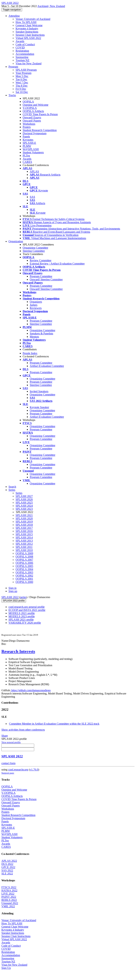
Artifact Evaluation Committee (47, 365)
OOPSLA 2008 (24, 556)
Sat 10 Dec (22, 92)
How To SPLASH (26, 22)
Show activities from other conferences (23, 729)
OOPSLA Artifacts (33, 111)
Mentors (34, 336)
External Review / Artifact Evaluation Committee (57, 263)
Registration (22, 50)
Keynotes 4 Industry (27, 28)
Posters (27, 126)
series (23, 597)
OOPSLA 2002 (24, 575)
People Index (30, 353)
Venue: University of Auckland (33, 18)
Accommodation (25, 53)
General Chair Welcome (29, 25)
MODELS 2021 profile (21, 613)
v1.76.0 (34, 769)
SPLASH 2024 (24, 505)
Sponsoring (22, 57)
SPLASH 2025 (24, 502)
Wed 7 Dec (22, 82)
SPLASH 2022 (10, 597)
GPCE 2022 (8, 867)
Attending (14, 15)
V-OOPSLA (30, 107)
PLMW (27, 146)
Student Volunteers (33, 152)
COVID (20, 47)
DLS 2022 (7, 863)
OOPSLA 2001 (24, 578)
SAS (32, 196)
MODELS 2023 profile (21, 616)
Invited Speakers (39, 391)
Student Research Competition (40, 130)
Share (4, 735)
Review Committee (40, 260)
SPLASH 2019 (24, 521)
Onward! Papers (32, 120)
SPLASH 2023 (24, 508)
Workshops (29, 123)
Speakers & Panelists (41, 333)
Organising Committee (42, 410)
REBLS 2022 (9, 899)
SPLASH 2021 (24, 515)
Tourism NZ (22, 60)
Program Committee (41, 276)
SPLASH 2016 (24, 531)
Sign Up (6, 967)
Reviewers (36, 308)
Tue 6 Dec (21, 79)
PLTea (26, 155)
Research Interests (18, 651)
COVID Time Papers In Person (40, 114)
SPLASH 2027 (24, 496)
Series (19, 493)
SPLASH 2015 (24, 534)
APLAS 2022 (9, 860)
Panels (26, 136)
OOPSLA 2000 (24, 581)
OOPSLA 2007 (24, 559)
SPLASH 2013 (24, 540)
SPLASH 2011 (24, 547)
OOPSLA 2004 (24, 569)
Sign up (12, 591)
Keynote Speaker (39, 407)
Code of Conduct (25, 44)
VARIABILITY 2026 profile (24, 622)
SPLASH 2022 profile (14, 600)
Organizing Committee (35, 247)
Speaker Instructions (27, 31)
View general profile (11, 742)
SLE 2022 (7, 873)
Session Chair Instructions (30, 34)
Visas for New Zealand (28, 63)
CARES (27, 161)
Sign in (12, 587)
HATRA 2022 (9, 890)
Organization (15, 241)
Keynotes (28, 139)
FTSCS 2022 (8, 887)
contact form (8, 763)
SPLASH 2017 (24, 527)
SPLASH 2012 (24, 543)
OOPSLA (28, 101)
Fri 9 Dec (21, 88)
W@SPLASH (31, 149)
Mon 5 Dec (22, 76)
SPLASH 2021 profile (21, 619)
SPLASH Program (26, 69)
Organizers (36, 301)
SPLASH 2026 (24, 499)
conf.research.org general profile (26, 606)
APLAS (34, 171)
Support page (7, 773)
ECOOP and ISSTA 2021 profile (26, 610)
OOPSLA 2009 (24, 553)
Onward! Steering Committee (46, 279)
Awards (20, 41)
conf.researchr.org (18, 769)
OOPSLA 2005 (24, 566)
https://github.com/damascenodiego (31, 690)
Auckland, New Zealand (51, 6)
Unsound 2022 (9, 903)
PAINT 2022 (8, 896)
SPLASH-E (29, 142)
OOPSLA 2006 (24, 562)
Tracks (12, 95)
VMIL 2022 (8, 906)
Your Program (23, 72)
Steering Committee (34, 250)
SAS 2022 (7, 870)
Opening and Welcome (35, 104)
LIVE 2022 (7, 893)
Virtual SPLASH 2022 (28, 38)
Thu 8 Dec (22, 85)
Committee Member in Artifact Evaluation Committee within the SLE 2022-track (54, 723)
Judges (33, 304)
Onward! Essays (32, 117)
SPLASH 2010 (24, 550)
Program (13, 66)
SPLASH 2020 (24, 518)
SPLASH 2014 (24, 537)
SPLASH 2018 (24, 524)
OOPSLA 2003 (24, 572)
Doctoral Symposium (34, 133)
